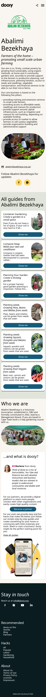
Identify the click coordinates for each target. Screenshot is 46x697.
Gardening (8, 655)
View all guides (10, 535)
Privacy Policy (10, 675)
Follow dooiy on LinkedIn (31, 605)
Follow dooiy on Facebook (5, 605)
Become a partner (23, 509)
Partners (7, 634)
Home (7, 5)
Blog (5, 632)
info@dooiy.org (21, 600)
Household (8, 657)
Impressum (9, 680)
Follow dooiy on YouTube (22, 605)
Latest (6, 652)
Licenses (7, 677)
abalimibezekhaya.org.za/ (18, 166)
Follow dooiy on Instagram (14, 605)
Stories (6, 629)
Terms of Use (9, 672)
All (4, 647)
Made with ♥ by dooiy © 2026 (23, 694)
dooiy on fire (9, 627)
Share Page (37, 5)
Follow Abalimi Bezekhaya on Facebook (19, 182)
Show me (23, 234)
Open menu (43, 5)
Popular (7, 650)
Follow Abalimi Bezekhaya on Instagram (27, 182)
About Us (8, 670)
